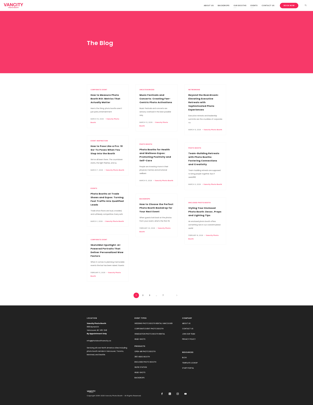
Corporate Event (99, 90)
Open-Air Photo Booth (145, 351)
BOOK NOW (289, 5)
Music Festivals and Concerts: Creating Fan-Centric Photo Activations (156, 98)
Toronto (120, 351)
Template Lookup (190, 363)
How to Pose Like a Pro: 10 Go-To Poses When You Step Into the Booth (107, 150)
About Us (209, 5)
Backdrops (223, 5)
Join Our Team (188, 334)
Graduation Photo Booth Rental (149, 334)
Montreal (90, 354)
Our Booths (240, 5)
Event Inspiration (99, 141)
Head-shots (139, 339)
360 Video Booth (142, 356)
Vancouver (111, 351)
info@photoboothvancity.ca (99, 340)
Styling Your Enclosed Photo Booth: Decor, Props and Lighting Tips (204, 211)
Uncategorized (147, 90)
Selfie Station (140, 367)
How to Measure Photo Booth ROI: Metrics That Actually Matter (105, 98)
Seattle (102, 354)
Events (254, 5)
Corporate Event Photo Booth (148, 328)
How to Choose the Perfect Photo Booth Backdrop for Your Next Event (156, 208)
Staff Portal (188, 368)
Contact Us (268, 5)
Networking (194, 90)
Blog (184, 357)
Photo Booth (146, 144)
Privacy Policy (189, 339)
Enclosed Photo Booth (145, 362)
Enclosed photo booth (199, 203)
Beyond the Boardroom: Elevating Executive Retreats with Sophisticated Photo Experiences (203, 102)
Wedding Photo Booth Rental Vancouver (153, 323)
